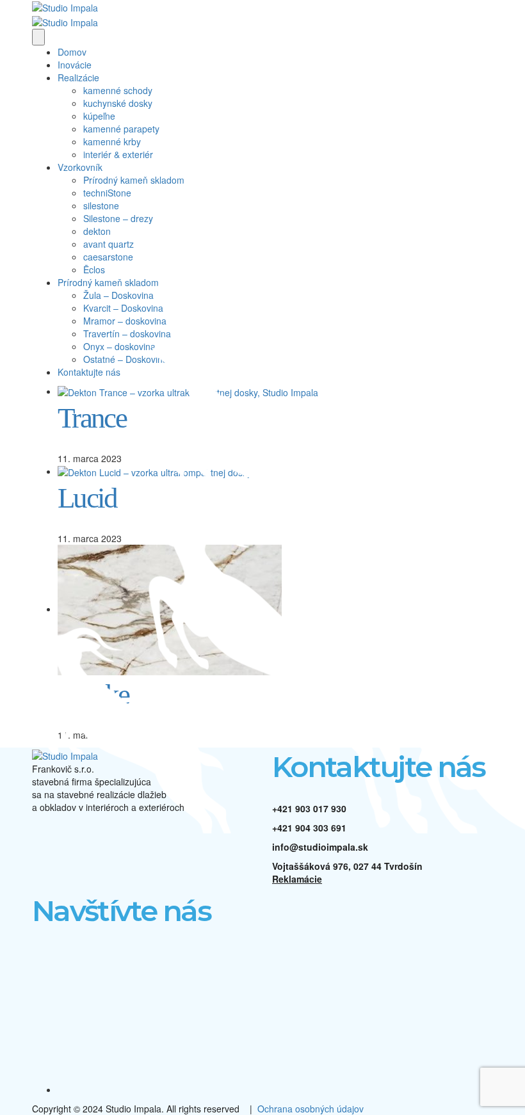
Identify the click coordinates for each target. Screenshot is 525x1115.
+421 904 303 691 (309, 827)
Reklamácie (297, 878)
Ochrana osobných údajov (310, 1108)
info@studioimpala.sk (320, 846)
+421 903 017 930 (309, 808)
